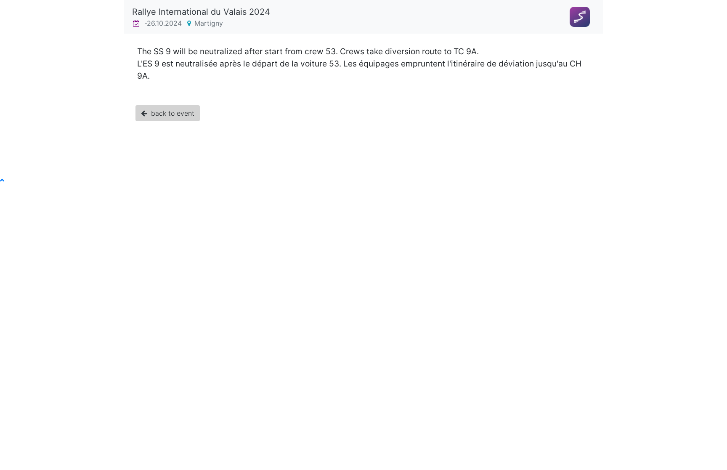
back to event (170, 113)
